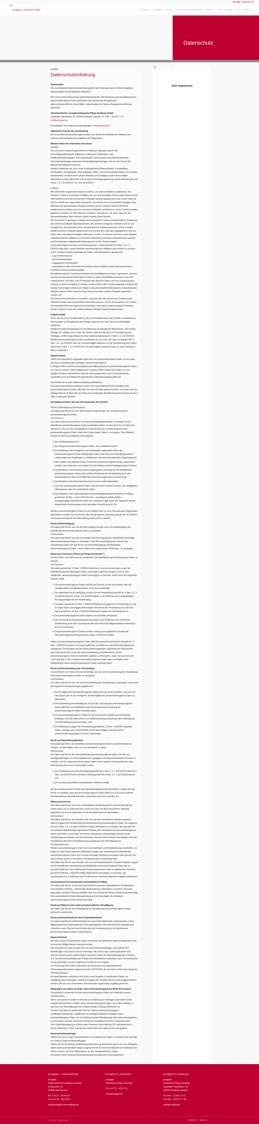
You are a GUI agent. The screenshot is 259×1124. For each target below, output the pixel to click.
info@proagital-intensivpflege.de (63, 1104)
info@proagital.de (59, 120)
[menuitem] (145, 10)
